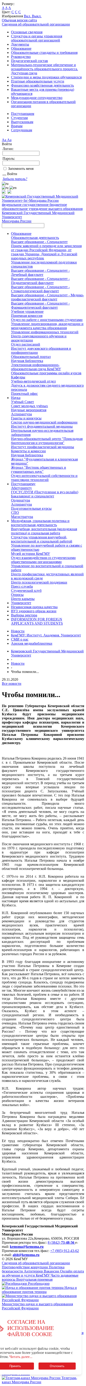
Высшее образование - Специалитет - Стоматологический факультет (40, 289)
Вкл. (28, 16)
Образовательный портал (31, 357)
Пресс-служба (22, 586)
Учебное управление (27, 311)
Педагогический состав (29, 61)
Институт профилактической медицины (42, 447)
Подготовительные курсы (31, 508)
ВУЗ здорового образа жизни (33, 611)
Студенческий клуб (26, 590)
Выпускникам (22, 122)
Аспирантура (21, 414)
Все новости (11, 683)
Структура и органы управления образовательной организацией (36, 38)
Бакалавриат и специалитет (32, 496)
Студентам (19, 118)
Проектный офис (24, 394)
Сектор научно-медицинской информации (44, 422)
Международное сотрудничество (36, 98)
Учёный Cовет (22, 402)
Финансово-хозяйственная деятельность (42, 85)
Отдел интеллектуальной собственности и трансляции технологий (44, 478)
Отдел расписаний (25, 344)
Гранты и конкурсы (26, 418)
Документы (20, 44)
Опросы (17, 595)
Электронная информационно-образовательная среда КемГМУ (36, 367)
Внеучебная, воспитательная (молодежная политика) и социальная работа (44, 531)
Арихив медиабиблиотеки (31, 643)
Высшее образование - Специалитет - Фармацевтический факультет (40, 305)
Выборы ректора (24, 615)
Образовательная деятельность (35, 238)
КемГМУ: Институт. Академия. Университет (46, 635)
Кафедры (18, 377)
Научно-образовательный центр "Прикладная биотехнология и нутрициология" (47, 441)
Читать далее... (20, 1357)
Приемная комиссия (26, 316)
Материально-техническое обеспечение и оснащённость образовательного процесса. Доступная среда (44, 69)
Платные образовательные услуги (37, 81)
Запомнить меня (20, 169)
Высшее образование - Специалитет (39, 242)
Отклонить (57, 1366)
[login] (4, 175)
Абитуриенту (21, 488)
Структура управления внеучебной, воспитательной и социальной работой (41, 539)
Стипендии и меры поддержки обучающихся (46, 77)
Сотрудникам (21, 130)
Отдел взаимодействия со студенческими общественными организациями (43, 560)
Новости (18, 631)
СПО (15, 513)
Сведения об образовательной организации (36, 24)
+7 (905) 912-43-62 (64, 1251)
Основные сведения (26, 32)
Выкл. (37, 16)
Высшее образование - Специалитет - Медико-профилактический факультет (47, 297)
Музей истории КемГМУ (30, 554)
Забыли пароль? (15, 179)
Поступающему (23, 484)
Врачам (16, 126)
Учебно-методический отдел (33, 381)
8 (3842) (61, 1242)
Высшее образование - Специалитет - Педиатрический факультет (40, 281)
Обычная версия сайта (19, 20)
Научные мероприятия (28, 410)
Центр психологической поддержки (39, 582)
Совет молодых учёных (29, 406)
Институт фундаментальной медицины (42, 426)
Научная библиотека (27, 361)
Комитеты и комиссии (28, 451)
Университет (21, 603)
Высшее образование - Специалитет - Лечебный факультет (40, 273)
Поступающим (22, 114)
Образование (21, 48)
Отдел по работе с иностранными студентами (47, 320)
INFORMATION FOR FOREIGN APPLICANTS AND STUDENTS (37, 621)
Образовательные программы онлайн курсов (46, 373)
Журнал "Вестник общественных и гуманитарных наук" (38, 469)
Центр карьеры (23, 599)
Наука (15, 398)
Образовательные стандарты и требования (44, 52)
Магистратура (22, 517)
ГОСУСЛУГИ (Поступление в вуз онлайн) (44, 492)
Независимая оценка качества (34, 607)
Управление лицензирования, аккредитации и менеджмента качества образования (47, 326)
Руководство (21, 57)
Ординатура (20, 500)
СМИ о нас (19, 639)
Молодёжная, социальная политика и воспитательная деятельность (40, 523)
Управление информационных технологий (44, 332)
